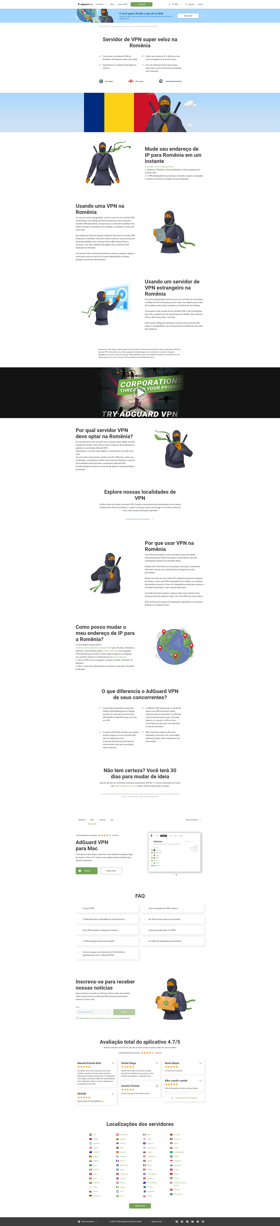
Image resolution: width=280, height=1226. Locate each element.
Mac (92, 820)
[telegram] (197, 1221)
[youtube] (192, 1221)
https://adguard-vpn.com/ (126, 786)
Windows (81, 820)
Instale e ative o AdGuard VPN (160, 166)
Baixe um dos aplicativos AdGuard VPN (95, 648)
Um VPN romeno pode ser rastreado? (164, 919)
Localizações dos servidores (119, 26)
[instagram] (176, 1221)
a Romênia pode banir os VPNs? (162, 930)
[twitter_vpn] (187, 1221)
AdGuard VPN (103, 26)
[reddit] (203, 1221)
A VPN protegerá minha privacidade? (99, 941)
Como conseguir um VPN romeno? (163, 908)
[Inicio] (85, 4)
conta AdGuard (119, 657)
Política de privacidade (92, 1018)
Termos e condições (110, 1018)
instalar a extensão (110, 651)
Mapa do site (157, 1222)
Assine (124, 1012)
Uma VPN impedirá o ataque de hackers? (100, 930)
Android (102, 820)
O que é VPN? (88, 908)
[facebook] (182, 1221)
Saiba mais (111, 871)
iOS (112, 820)
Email (77, 1007)
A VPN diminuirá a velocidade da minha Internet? (104, 919)
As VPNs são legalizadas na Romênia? (165, 941)
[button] (203, 15)
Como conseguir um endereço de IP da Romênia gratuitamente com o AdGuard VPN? (103, 953)
